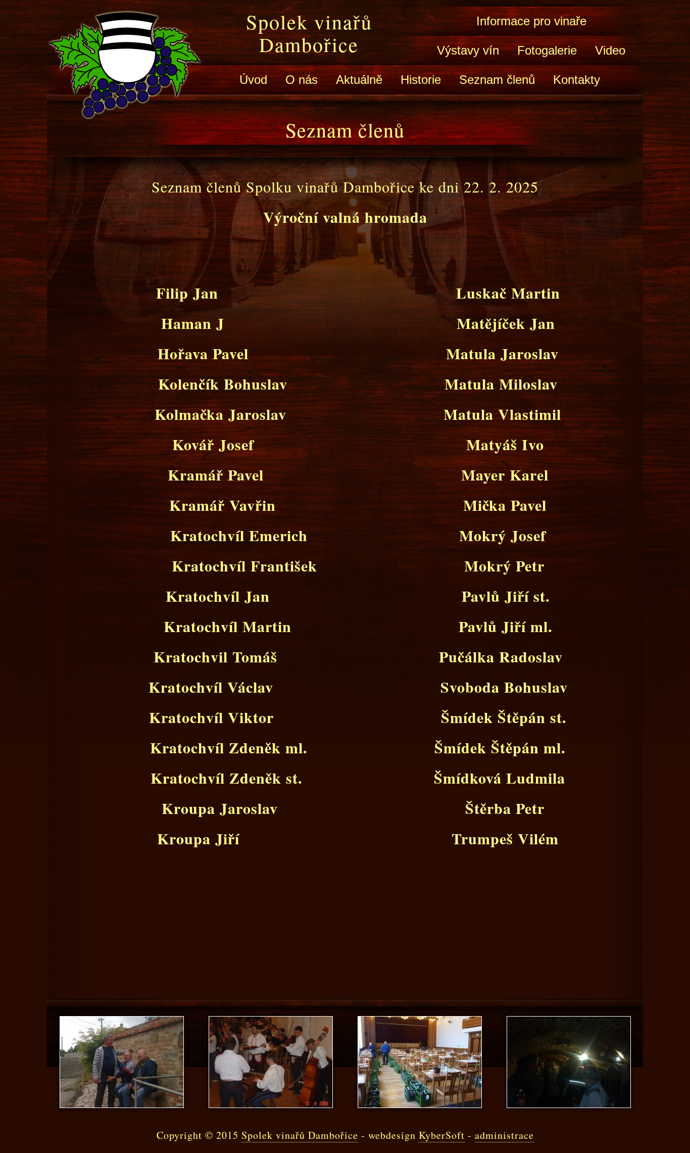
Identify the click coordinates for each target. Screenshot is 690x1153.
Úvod (253, 79)
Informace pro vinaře (531, 21)
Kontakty (576, 79)
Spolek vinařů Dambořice (309, 33)
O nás (301, 79)
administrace (504, 1135)
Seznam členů (497, 79)
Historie (421, 79)
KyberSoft (442, 1135)
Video (610, 50)
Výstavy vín (468, 50)
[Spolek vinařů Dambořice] (125, 112)
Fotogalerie (547, 50)
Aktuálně (359, 79)
